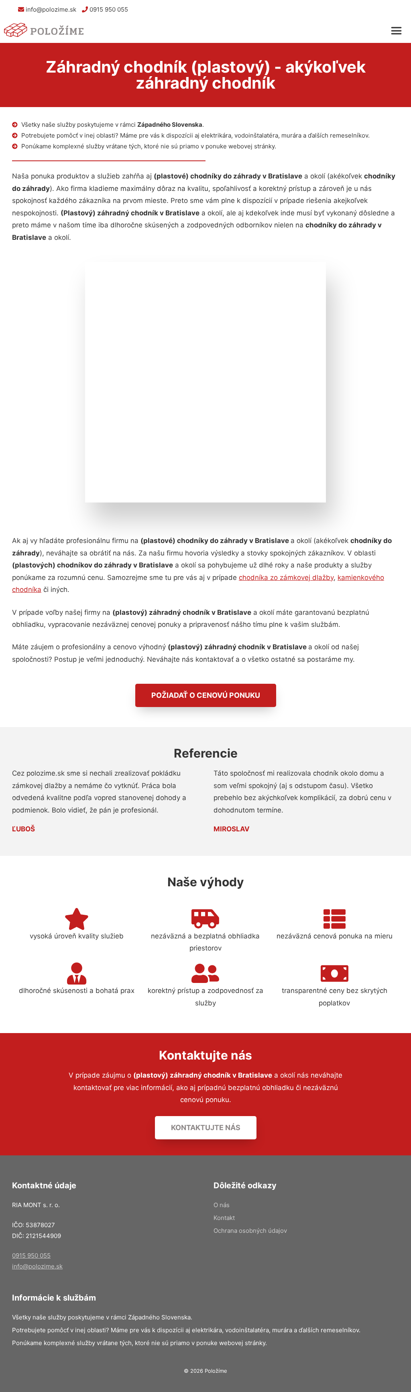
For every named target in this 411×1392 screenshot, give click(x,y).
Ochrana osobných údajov (250, 1230)
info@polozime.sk (50, 9)
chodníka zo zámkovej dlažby (286, 577)
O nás (222, 1205)
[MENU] (398, 31)
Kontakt (224, 1218)
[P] (44, 31)
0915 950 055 (108, 9)
